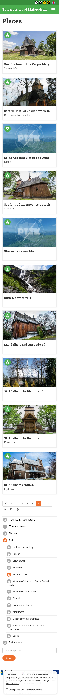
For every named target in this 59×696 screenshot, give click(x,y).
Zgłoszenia (15, 642)
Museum (17, 567)
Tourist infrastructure (21, 519)
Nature (12, 533)
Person (16, 553)
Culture (13, 540)
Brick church (18, 560)
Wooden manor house (24, 591)
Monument (18, 611)
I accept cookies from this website (25, 689)
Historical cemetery (22, 547)
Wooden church (21, 574)
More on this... (12, 683)
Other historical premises (25, 618)
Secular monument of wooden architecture (25, 627)
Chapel (16, 598)
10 (11, 509)
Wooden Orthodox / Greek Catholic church (28, 583)
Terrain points (17, 526)
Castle (15, 635)
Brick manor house (22, 605)
